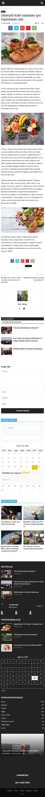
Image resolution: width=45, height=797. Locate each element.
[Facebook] (20, 308)
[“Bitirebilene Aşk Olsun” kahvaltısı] (6, 637)
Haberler (4, 705)
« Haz (3, 690)
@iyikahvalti (13, 605)
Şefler (16, 791)
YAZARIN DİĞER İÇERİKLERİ (11, 322)
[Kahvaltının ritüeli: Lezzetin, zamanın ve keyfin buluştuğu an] (33, 513)
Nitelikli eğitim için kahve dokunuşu (27, 349)
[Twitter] (25, 308)
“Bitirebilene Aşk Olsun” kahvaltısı (25, 635)
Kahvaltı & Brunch (7, 721)
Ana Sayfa (4, 8)
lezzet (3, 728)
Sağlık (3, 712)
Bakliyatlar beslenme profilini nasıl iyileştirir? (34, 279)
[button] (42, 3)
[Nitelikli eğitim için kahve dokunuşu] (6, 351)
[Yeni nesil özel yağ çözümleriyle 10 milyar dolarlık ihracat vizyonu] (6, 341)
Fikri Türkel (6, 23)
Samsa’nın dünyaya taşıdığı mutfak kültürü (20, 751)
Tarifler (3, 708)
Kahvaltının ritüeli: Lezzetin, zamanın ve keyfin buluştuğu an (33, 524)
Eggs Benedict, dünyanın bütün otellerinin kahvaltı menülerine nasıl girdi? (10, 549)
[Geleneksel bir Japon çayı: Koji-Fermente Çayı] (11, 513)
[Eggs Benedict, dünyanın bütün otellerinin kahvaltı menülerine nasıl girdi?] (11, 537)
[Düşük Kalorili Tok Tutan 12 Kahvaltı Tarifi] (6, 627)
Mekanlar (29, 791)
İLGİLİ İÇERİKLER (8, 319)
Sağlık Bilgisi (5, 725)
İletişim (36, 791)
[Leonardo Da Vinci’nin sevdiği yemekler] (6, 648)
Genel (3, 11)
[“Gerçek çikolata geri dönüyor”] (6, 330)
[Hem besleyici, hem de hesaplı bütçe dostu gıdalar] (33, 537)
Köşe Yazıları (5, 715)
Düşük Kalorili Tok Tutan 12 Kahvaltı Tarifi (28, 624)
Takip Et (39, 606)
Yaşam (3, 718)
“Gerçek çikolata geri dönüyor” (26, 328)
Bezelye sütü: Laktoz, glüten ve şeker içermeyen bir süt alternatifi (11, 280)
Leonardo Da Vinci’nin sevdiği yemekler (28, 645)
